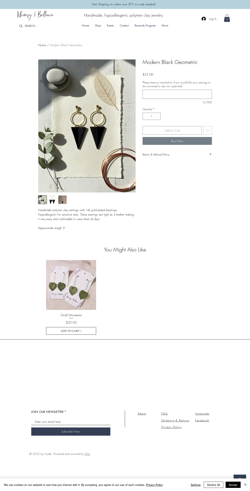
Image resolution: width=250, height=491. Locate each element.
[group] (125, 297)
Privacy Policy (154, 485)
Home (42, 45)
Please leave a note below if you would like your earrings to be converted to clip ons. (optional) (176, 84)
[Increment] (157, 116)
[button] (165, 25)
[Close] (245, 485)
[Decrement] (145, 116)
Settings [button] (196, 485)
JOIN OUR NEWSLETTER (47, 411)
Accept (233, 485)
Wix (87, 454)
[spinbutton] (151, 116)
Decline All (213, 485)
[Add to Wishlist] (207, 130)
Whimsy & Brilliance (35, 16)
